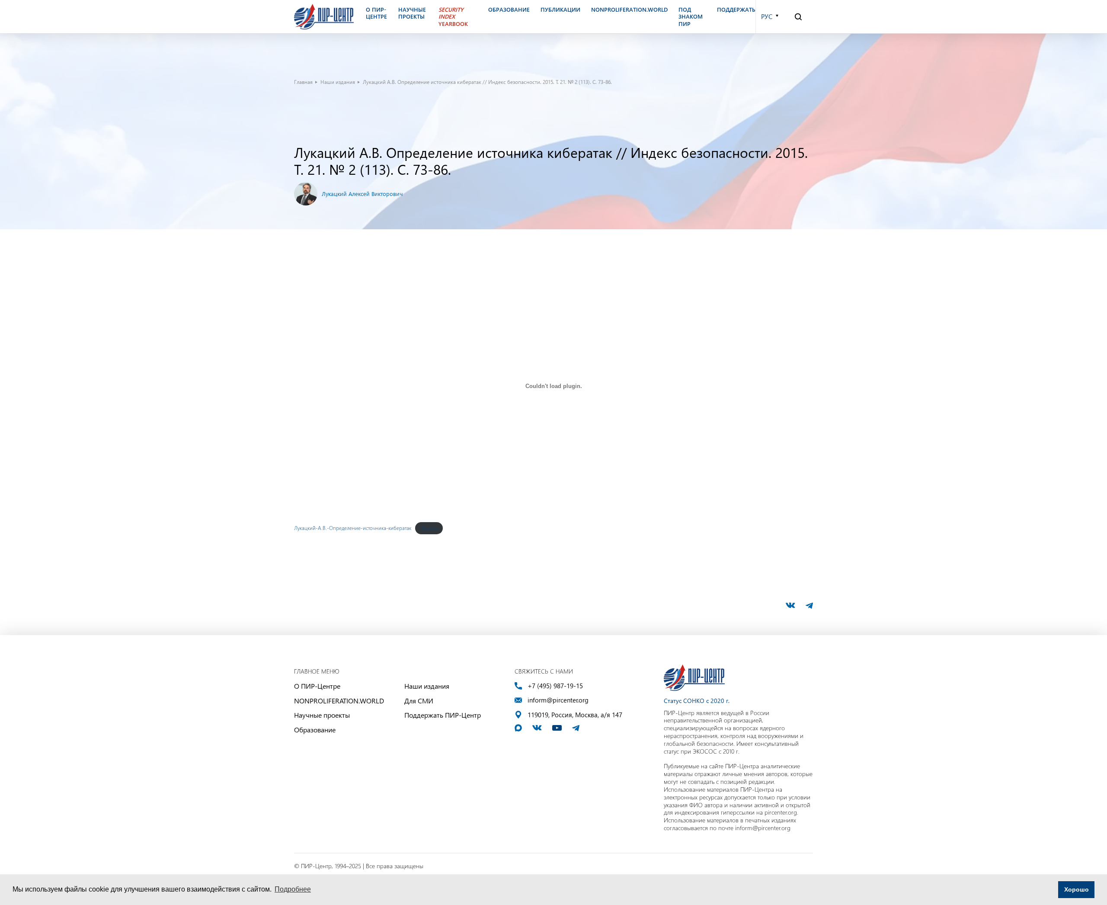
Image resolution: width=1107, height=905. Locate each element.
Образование (315, 729)
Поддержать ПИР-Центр (442, 714)
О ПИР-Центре (317, 685)
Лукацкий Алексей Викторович (362, 193)
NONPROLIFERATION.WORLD (339, 700)
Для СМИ (418, 700)
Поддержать (736, 9)
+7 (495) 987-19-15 (555, 686)
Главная (303, 81)
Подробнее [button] (293, 889)
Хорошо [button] (1076, 889)
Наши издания (337, 81)
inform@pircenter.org (558, 700)
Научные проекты (322, 714)
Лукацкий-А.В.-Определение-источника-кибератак (352, 527)
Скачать (429, 527)
